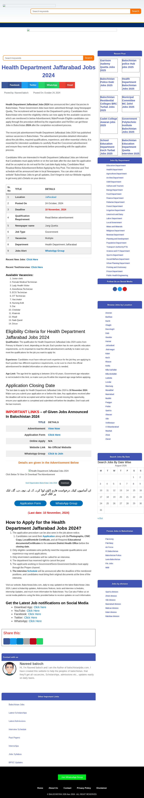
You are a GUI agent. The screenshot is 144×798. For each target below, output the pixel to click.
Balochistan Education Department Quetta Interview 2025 (130, 147)
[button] (2, 25)
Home (40, 788)
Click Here (32, 259)
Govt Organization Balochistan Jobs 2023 (41, 483)
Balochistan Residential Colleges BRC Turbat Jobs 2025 (108, 104)
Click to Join (55, 453)
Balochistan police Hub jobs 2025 (129, 63)
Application (49, 536)
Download (65, 483)
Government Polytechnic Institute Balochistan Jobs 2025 (129, 125)
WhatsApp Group (54, 250)
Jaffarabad (50, 197)
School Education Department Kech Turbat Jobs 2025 (107, 147)
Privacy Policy (84, 788)
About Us (53, 788)
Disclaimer (101, 788)
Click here (40, 607)
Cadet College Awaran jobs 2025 (108, 122)
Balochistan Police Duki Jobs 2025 (107, 82)
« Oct (100, 518)
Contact (67, 788)
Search (135, 11)
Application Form (30, 503)
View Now (54, 428)
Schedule (32, 571)
